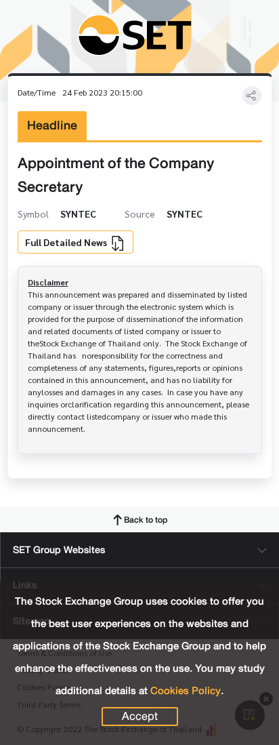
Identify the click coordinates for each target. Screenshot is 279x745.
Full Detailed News (67, 242)
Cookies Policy (185, 691)
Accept (140, 716)
